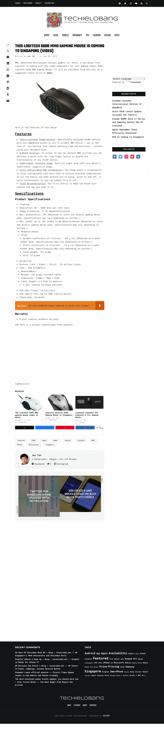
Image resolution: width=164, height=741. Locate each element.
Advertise (49, 3)
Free (111, 659)
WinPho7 (126, 675)
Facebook (39, 464)
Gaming (67, 440)
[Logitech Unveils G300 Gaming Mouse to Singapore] (59, 402)
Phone (87, 667)
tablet (145, 672)
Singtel (105, 672)
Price (103, 666)
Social (126, 672)
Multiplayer (34, 445)
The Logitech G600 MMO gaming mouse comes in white (26, 414)
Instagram (62, 464)
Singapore (50, 445)
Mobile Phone (137, 663)
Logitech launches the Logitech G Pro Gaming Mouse (86, 414)
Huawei (140, 659)
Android (90, 653)
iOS (95, 663)
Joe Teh (31, 56)
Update (93, 675)
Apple (104, 653)
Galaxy (116, 659)
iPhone (106, 662)
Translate (135, 82)
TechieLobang (82, 698)
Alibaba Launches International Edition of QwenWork (126, 104)
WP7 (139, 675)
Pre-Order (94, 667)
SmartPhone (116, 671)
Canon (137, 653)
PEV (87, 35)
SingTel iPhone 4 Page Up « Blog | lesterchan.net (41, 659)
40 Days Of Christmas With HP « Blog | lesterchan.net (43, 652)
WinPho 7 (133, 675)
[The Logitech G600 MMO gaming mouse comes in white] (29, 402)
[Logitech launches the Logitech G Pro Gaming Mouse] (89, 402)
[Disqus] (59, 551)
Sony (132, 672)
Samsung (130, 666)
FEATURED (27, 3)
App (98, 653)
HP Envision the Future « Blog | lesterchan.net (39, 666)
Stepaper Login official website (31, 672)
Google (128, 658)
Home (17, 3)
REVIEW (122, 667)
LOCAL (55, 35)
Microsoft (119, 662)
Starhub (138, 672)
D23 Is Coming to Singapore (128, 137)
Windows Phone (103, 675)
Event (117, 35)
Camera (131, 653)
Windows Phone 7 (116, 675)
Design (107, 35)
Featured (21, 440)
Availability (118, 653)
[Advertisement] (129, 56)
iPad (100, 663)
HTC (135, 658)
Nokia (145, 663)
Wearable (77, 35)
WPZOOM (106, 715)
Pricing (113, 666)
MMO (93, 440)
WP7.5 (143, 675)
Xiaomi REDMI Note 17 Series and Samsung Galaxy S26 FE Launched (128, 122)
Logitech (81, 440)
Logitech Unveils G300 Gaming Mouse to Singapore (58, 413)
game (44, 440)
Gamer (55, 440)
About (39, 3)
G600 (33, 440)
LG (112, 663)
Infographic (89, 663)
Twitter (87, 675)
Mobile (65, 35)
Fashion (97, 35)
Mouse (19, 445)
